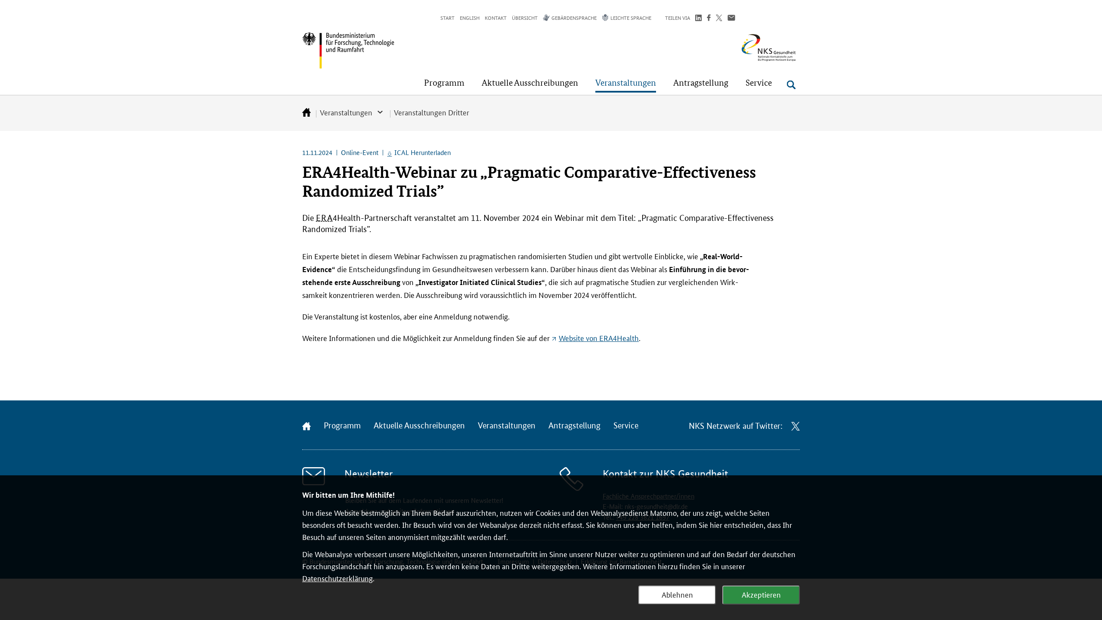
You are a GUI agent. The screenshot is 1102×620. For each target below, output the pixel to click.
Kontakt (496, 17)
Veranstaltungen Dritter (431, 112)
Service (625, 426)
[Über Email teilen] (731, 19)
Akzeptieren (761, 594)
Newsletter (368, 474)
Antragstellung (574, 426)
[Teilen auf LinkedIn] (698, 19)
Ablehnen (677, 594)
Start (447, 17)
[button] (444, 82)
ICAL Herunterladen (422, 152)
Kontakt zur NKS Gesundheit (665, 474)
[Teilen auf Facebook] (709, 19)
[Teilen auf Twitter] (719, 19)
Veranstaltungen (346, 112)
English (470, 17)
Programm (342, 426)
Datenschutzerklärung (337, 578)
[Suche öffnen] (791, 85)
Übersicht (525, 17)
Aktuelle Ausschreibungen (419, 426)
